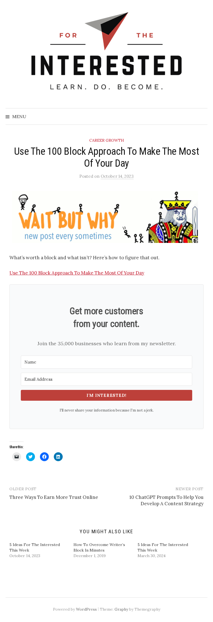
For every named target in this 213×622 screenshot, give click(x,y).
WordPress (86, 609)
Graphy (121, 609)
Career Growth (106, 140)
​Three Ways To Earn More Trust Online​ (53, 497)
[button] (106, 217)
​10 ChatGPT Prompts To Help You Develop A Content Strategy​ (166, 500)
